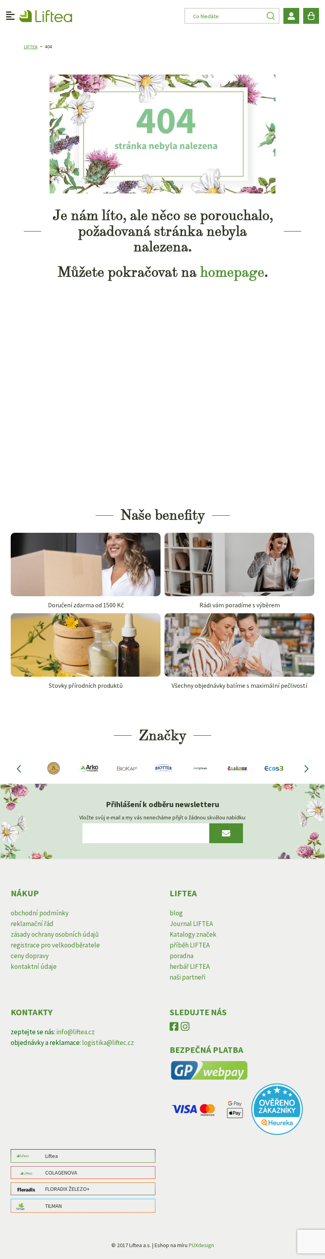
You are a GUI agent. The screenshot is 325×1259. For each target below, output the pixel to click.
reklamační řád (32, 923)
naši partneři (187, 977)
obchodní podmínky (40, 913)
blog (176, 913)
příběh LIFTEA (190, 945)
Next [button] (306, 768)
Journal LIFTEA (191, 923)
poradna (181, 955)
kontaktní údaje (34, 966)
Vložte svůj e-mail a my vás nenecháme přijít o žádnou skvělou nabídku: (162, 817)
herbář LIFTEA (190, 966)
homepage (232, 272)
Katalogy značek (193, 934)
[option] (52, 768)
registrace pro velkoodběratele (55, 945)
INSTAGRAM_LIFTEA (185, 1028)
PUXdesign (201, 1245)
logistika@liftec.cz (108, 1042)
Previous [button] (19, 768)
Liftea (31, 47)
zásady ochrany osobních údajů (55, 934)
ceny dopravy (30, 955)
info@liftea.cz (75, 1031)
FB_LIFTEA (174, 1028)
